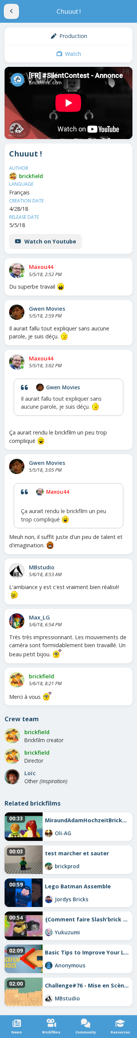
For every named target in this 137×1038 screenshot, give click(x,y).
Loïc (30, 773)
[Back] (11, 11)
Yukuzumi (67, 932)
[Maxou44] (16, 270)
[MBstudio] (16, 570)
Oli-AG (63, 833)
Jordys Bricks (71, 899)
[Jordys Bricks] (49, 899)
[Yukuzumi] (49, 932)
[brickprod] (49, 866)
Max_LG (39, 617)
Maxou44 (41, 266)
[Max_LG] (16, 621)
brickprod (67, 866)
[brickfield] (13, 176)
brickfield (31, 176)
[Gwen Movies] (16, 312)
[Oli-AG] (49, 833)
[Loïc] (12, 776)
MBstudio (41, 567)
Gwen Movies (47, 308)
